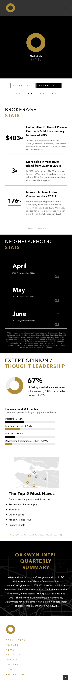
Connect (13, 664)
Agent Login (17, 674)
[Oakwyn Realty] (10, 7)
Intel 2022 (49, 85)
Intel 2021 (23, 85)
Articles (13, 655)
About (11, 650)
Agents (12, 645)
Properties (15, 640)
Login (11, 669)
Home (10, 629)
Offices (12, 659)
